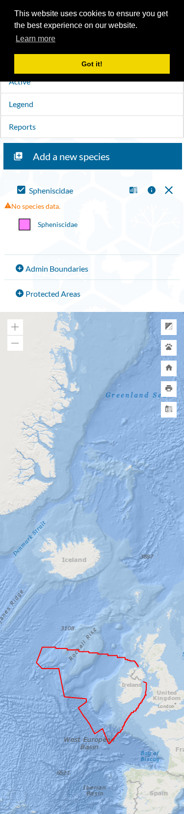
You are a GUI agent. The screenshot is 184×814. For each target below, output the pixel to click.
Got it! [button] (92, 64)
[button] (132, 191)
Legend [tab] (21, 104)
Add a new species (71, 156)
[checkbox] (69, 191)
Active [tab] (19, 81)
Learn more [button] (35, 38)
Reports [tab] (22, 126)
